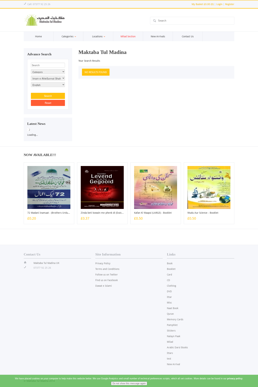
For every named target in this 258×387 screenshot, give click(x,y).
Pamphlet (172, 325)
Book (170, 263)
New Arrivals (158, 36)
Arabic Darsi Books (177, 347)
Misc (169, 302)
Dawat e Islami (103, 285)
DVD (169, 291)
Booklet (171, 269)
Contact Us (188, 36)
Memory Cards (175, 319)
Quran (170, 313)
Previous (20, 128)
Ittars (170, 353)
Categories (67, 36)
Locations (97, 36)
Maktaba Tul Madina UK (46, 263)
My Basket (203, 4)
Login (219, 4)
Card (169, 274)
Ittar (169, 297)
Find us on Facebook (106, 280)
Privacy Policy (102, 263)
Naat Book (172, 308)
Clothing (171, 285)
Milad (170, 341)
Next (75, 128)
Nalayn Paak (173, 336)
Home (38, 36)
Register (229, 4)
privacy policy (234, 378)
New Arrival (173, 364)
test (169, 358)
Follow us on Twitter (106, 274)
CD (168, 280)
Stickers (171, 330)
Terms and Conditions (107, 269)
